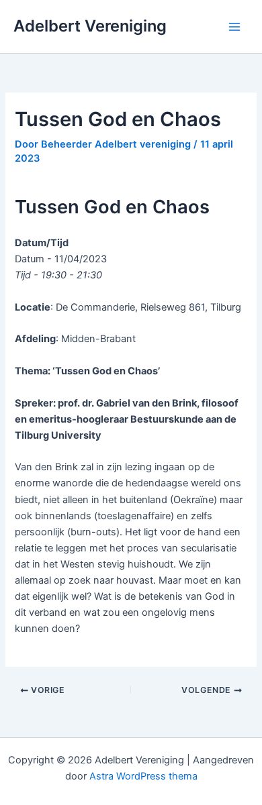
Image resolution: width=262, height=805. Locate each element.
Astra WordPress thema (143, 776)
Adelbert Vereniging (90, 26)
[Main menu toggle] (234, 27)
